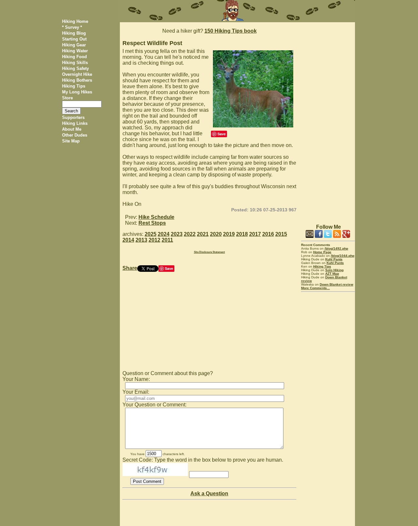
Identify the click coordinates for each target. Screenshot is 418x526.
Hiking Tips (73, 86)
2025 (150, 234)
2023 (177, 234)
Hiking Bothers (77, 80)
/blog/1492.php (336, 248)
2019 (229, 234)
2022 (190, 234)
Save (221, 133)
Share (129, 268)
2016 (268, 234)
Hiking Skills (75, 62)
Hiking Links (75, 123)
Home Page (322, 252)
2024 (163, 234)
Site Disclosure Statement (209, 252)
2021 (203, 234)
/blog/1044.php (342, 255)
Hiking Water (75, 50)
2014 (128, 240)
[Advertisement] (328, 120)
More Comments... (315, 288)
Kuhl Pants (334, 259)
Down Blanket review (336, 284)
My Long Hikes (77, 92)
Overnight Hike (77, 74)
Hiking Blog (74, 33)
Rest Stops (152, 223)
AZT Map (332, 273)
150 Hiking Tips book (230, 31)
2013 (141, 240)
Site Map (71, 141)
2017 (255, 234)
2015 (281, 234)
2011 (167, 240)
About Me (71, 129)
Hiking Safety (75, 68)
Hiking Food (74, 56)
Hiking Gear (74, 44)
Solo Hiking (334, 270)
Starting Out (74, 39)
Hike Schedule (156, 217)
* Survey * (72, 27)
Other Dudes (74, 135)
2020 (216, 234)
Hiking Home (75, 21)
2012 (154, 240)
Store (67, 97)
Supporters (73, 117)
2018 (242, 234)
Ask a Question (209, 493)
